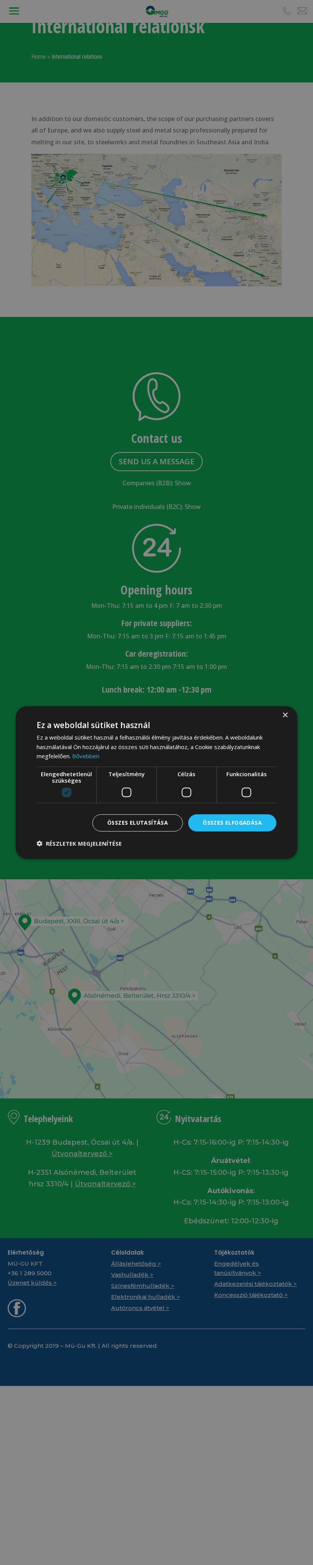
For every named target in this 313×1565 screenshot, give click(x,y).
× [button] (285, 715)
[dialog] (156, 782)
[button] (79, 843)
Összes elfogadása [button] (232, 822)
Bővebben (85, 756)
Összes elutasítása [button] (137, 822)
